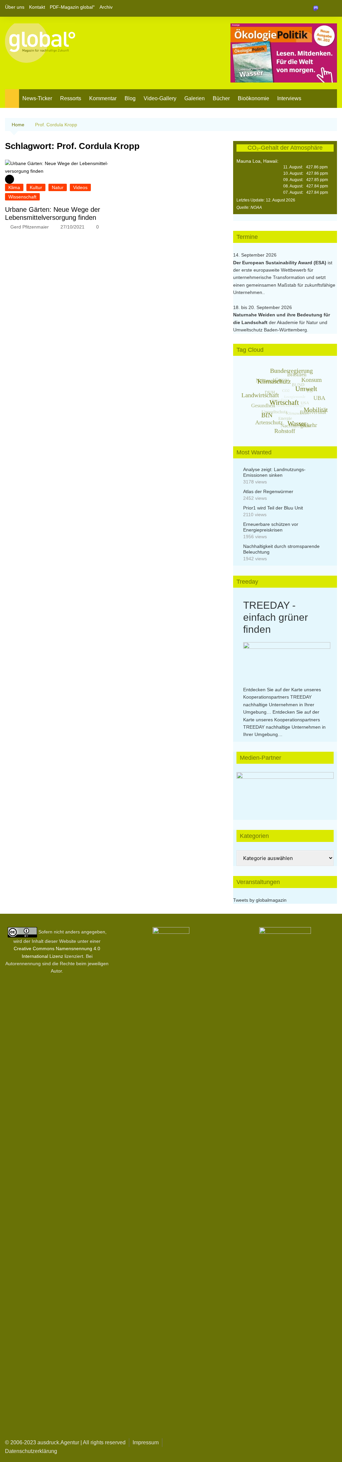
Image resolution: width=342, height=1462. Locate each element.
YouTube (332, 8)
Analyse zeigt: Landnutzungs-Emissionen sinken (274, 472)
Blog (130, 98)
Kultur (36, 187)
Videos (80, 187)
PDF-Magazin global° (72, 7)
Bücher (221, 98)
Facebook (309, 8)
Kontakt (37, 7)
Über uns (14, 7)
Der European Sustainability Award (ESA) (280, 262)
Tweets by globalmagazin (260, 900)
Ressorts (70, 98)
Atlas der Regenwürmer (268, 491)
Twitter (321, 8)
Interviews (289, 98)
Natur (57, 187)
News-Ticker (37, 98)
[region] (285, 789)
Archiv (106, 7)
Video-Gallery (160, 98)
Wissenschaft (22, 196)
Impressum (146, 1442)
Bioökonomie (253, 98)
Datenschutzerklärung (31, 1451)
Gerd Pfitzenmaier (29, 227)
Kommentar (103, 98)
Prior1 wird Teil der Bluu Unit (273, 507)
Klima (14, 187)
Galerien (194, 98)
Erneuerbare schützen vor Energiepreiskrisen (270, 527)
